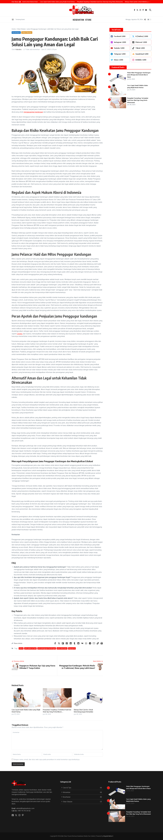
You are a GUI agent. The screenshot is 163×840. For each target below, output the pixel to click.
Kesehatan (16, 32)
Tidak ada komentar (32, 49)
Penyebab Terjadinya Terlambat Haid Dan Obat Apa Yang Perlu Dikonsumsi (137, 100)
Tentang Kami (20, 19)
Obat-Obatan (21, 29)
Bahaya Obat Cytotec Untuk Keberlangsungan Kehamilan (83, 711)
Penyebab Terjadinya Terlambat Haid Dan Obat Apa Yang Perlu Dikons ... (57, 711)
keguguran (72, 648)
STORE (88, 19)
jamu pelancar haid (30, 648)
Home (14, 29)
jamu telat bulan (62, 648)
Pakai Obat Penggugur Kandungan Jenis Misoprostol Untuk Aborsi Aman (138, 75)
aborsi (21, 648)
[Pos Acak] (145, 19)
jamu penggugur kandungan (46, 648)
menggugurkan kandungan (33, 112)
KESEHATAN (78, 19)
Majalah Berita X (108, 836)
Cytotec (20, 334)
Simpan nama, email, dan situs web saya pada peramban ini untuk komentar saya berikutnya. (47, 759)
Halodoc (19, 49)
